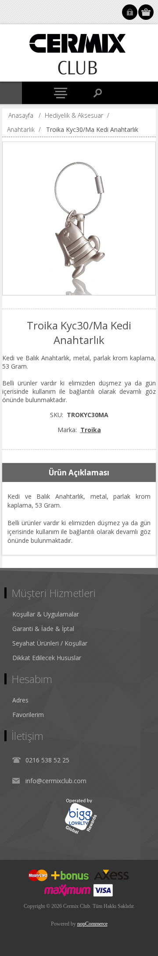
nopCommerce (92, 924)
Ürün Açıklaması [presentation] (79, 472)
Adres (20, 700)
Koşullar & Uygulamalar (45, 614)
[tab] (78, 472)
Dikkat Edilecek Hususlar (46, 658)
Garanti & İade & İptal (43, 628)
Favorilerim (28, 714)
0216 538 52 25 (47, 760)
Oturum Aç (129, 12)
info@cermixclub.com (55, 781)
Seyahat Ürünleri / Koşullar (49, 643)
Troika (90, 430)
